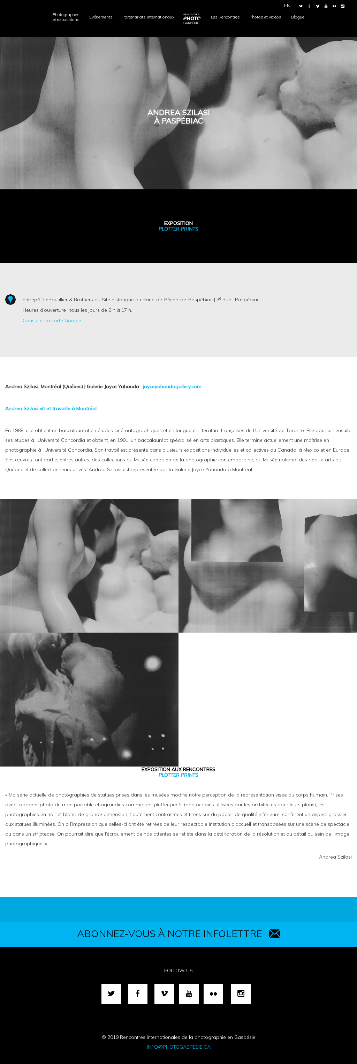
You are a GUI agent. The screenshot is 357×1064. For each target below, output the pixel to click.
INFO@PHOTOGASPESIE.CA (179, 1047)
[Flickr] (334, 6)
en (287, 5)
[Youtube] (326, 6)
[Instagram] (342, 6)
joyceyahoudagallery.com (172, 386)
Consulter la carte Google (52, 320)
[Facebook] (309, 6)
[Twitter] (301, 6)
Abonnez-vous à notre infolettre (169, 933)
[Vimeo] (317, 6)
